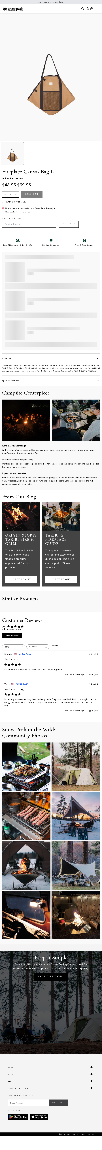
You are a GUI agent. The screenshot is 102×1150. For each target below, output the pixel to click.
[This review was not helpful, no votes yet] (95, 674)
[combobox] (13, 646)
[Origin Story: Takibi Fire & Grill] (21, 516)
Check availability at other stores (17, 212)
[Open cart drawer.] (92, 9)
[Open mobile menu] (97, 9)
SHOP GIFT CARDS (51, 977)
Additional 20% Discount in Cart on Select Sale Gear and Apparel (51, 2)
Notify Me (69, 224)
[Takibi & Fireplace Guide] (61, 516)
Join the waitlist (11, 218)
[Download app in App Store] (39, 1117)
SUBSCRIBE (58, 1103)
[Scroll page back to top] (94, 1143)
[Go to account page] (87, 9)
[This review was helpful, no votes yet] (90, 674)
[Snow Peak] (13, 9)
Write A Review (12, 635)
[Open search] (83, 9)
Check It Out (21, 580)
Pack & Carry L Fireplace (85, 371)
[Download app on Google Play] (18, 1117)
